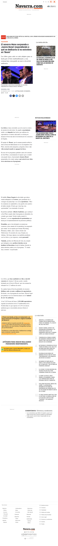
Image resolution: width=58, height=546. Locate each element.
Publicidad (43, 510)
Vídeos (28, 522)
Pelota (16, 522)
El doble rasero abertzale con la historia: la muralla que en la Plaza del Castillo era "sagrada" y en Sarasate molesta (48, 397)
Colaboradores (18, 508)
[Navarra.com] (29, 6)
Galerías (29, 520)
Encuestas (17, 512)
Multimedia (29, 519)
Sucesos (5, 512)
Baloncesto (17, 520)
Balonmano (29, 508)
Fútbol (16, 518)
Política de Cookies (45, 512)
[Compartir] (10, 95)
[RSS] (33, 532)
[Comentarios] (23, 95)
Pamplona (5, 518)
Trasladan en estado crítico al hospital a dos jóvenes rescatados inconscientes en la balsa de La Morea (30, 37)
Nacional (29, 514)
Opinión (4, 520)
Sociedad (5, 516)
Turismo (43, 521)
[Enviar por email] (20, 95)
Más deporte (30, 512)
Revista (28, 516)
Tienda (42, 524)
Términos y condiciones (44, 411)
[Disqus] (40, 440)
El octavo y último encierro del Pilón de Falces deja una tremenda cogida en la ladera (48, 371)
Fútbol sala (29, 510)
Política (4, 510)
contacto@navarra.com (9, 333)
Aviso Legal (44, 517)
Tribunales (5, 514)
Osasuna (17, 514)
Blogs (16, 510)
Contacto (43, 507)
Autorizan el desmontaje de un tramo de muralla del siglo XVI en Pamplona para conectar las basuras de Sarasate (45, 61)
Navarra (4, 508)
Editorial (5, 522)
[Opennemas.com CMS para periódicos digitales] (29, 536)
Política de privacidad (46, 514)
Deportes (17, 516)
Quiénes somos (44, 505)
